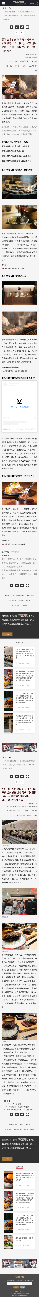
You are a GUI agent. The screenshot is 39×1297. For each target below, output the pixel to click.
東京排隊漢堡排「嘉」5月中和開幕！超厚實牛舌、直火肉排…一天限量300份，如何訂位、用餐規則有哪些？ (19, 563)
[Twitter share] (17, 27)
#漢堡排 (17, 66)
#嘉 (16, 61)
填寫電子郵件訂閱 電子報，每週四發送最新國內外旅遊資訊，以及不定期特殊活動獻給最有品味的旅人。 (19, 619)
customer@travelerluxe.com (19, 1295)
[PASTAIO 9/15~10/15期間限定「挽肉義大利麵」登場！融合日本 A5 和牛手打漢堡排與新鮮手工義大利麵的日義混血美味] (19, 701)
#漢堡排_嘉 (21, 815)
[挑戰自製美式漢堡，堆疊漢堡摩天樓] (19, 1242)
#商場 (26, 810)
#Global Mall (11, 810)
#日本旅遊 (9, 66)
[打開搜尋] (32, 3)
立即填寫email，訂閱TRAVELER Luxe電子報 (19, 1280)
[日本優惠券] (19, 747)
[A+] (22, 33)
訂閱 (7, 634)
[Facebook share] (11, 27)
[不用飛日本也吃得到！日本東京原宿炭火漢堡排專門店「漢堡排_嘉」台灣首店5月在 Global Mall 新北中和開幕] (19, 657)
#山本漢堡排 (24, 61)
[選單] (3, 3)
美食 (10, 8)
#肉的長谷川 (33, 66)
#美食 (25, 66)
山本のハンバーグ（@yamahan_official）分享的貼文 (20, 429)
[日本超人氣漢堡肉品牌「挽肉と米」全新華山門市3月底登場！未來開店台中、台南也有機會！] (19, 1180)
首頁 (4, 8)
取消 (22, 1287)
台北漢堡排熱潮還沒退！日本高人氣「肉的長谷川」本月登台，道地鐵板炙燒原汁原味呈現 (19, 574)
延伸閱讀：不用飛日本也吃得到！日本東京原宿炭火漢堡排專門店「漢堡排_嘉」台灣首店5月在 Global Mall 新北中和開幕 (19, 130)
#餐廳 (35, 71)
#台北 (11, 61)
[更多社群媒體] (36, 3)
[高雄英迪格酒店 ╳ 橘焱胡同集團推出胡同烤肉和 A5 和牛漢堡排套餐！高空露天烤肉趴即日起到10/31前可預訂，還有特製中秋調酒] (19, 679)
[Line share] (27, 27)
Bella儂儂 (15, 551)
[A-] (17, 33)
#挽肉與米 (34, 61)
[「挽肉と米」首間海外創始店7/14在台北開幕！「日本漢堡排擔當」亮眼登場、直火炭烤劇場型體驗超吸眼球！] (19, 723)
